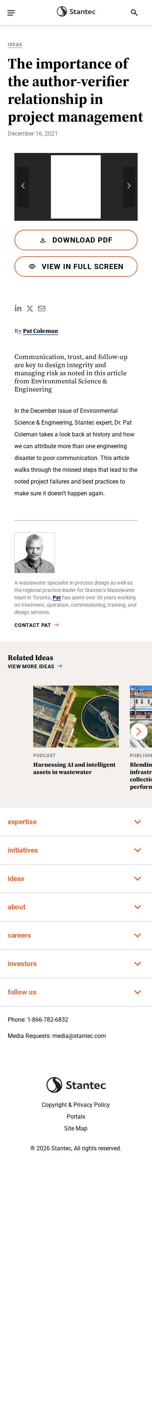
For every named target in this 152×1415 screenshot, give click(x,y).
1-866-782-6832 (47, 1019)
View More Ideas (31, 666)
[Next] (139, 731)
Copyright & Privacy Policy (76, 1104)
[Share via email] (41, 308)
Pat (57, 597)
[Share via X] (30, 308)
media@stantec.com (79, 1035)
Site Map (75, 1128)
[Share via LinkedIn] (18, 308)
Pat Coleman (40, 331)
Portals (76, 1116)
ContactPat (32, 625)
